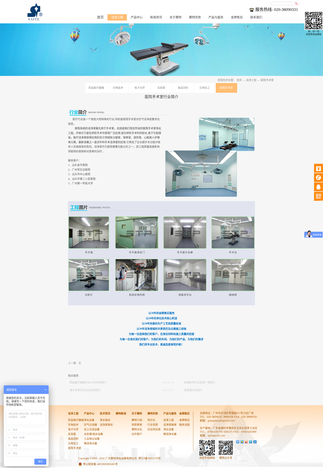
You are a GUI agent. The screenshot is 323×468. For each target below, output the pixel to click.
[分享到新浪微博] (246, 441)
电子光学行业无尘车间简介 (85, 390)
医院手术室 (267, 80)
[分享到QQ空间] (242, 441)
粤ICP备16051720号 (149, 458)
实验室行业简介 (193, 390)
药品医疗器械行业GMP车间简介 (88, 382)
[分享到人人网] (255, 441)
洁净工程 (251, 80)
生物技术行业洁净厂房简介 (199, 382)
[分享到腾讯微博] (250, 441)
